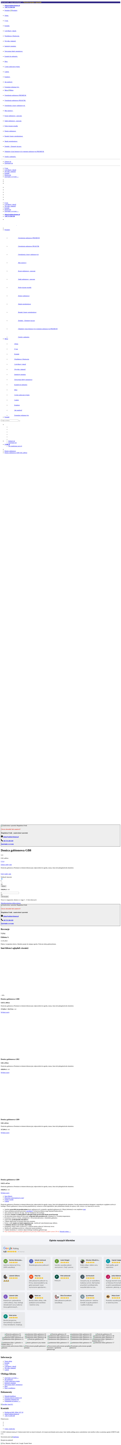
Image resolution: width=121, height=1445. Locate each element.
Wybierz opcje (5, 1012)
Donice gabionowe (10, 451)
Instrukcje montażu (10, 1383)
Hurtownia (8, 175)
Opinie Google (9, 1199)
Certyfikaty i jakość (10, 170)
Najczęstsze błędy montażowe (13, 1384)
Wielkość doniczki (6, 877)
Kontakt (7, 173)
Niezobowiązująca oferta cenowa (11, 903)
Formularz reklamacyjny (12, 1399)
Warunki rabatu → (65, 1231)
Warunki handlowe (10, 1396)
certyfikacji (29, 1211)
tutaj (84, 1209)
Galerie (7, 1370)
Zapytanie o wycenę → (12, 176)
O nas (6, 168)
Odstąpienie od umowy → (12, 1401)
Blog (6, 1386)
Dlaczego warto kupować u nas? (14, 1198)
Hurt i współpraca (10, 1388)
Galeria (7, 1201)
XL (2, 884)
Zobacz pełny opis (6, 864)
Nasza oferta (8, 1361)
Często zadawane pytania (12, 1381)
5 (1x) (2, 861)
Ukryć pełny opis (6, 874)
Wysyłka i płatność (10, 171)
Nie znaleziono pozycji (15, 446)
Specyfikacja (8, 1196)
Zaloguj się (8, 161)
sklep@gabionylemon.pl (12, 1414)
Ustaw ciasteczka (10, 1429)
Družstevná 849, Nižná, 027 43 (14, 1412)
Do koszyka (5, 896)
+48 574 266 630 (10, 1416)
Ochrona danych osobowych (13, 1398)
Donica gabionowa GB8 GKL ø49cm (16, 453)
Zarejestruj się (9, 163)
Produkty (7, 230)
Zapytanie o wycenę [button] (7, 844)
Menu (6, 339)
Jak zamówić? (9, 1379)
